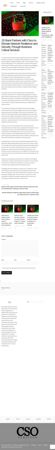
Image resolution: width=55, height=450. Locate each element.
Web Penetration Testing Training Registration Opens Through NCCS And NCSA (51, 76)
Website (28, 260)
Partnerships (13, 6)
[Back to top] (53, 448)
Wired (24, 2)
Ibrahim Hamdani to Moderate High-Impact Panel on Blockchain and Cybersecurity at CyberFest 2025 (20, 193)
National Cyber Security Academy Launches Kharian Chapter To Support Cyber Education (19, 219)
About (11, 2)
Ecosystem (22, 6)
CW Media (45, 445)
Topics (18, 2)
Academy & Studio (40, 2)
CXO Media (33, 445)
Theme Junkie (18, 447)
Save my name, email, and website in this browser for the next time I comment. (19, 268)
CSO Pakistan (14, 445)
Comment (3, 239)
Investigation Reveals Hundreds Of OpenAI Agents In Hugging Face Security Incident (50, 99)
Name (2, 260)
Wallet (40, 445)
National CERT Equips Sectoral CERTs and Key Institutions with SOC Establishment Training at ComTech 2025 (19, 187)
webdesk (4, 54)
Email (15, 260)
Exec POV (31, 2)
